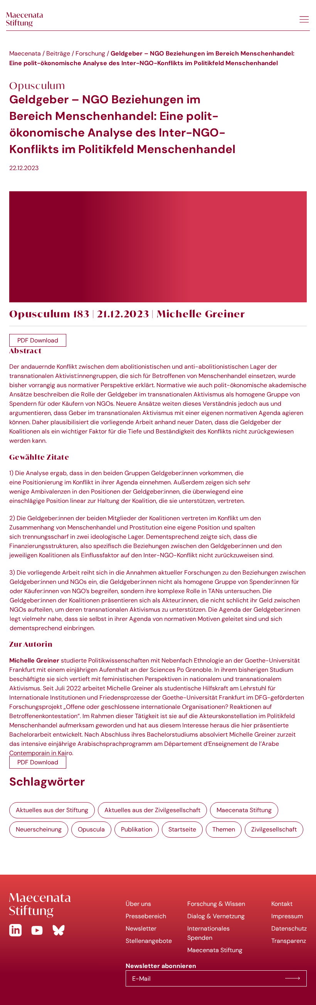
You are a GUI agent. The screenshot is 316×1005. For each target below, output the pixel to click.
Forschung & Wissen (216, 903)
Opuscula (91, 829)
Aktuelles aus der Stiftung (52, 810)
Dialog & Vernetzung (216, 916)
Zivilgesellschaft (274, 829)
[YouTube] (37, 930)
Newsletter (141, 928)
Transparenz (288, 940)
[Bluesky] (58, 930)
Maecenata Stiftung (244, 810)
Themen (223, 829)
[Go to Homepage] (61, 905)
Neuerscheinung (39, 829)
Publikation (136, 829)
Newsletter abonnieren (292, 978)
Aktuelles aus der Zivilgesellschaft (152, 810)
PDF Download (37, 340)
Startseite (182, 829)
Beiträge (58, 53)
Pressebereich (146, 916)
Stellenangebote (149, 940)
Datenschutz (289, 928)
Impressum (287, 916)
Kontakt (281, 903)
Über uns (138, 903)
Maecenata (25, 53)
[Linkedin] (15, 930)
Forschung (90, 53)
